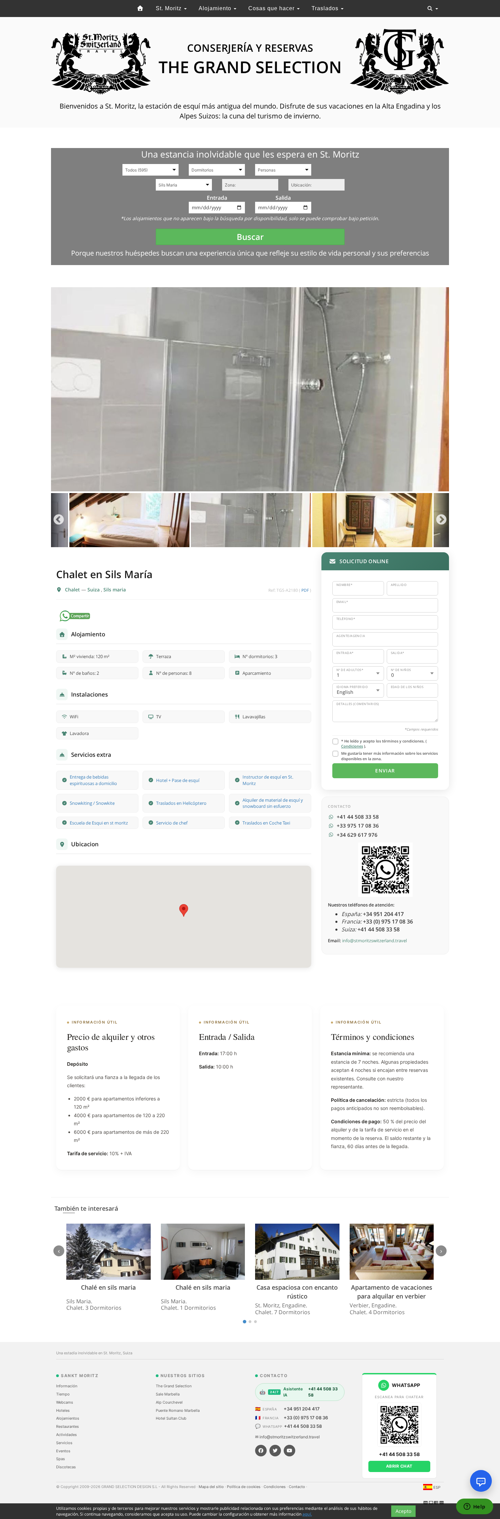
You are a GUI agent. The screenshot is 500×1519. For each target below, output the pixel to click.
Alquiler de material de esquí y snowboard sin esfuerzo (273, 803)
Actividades (66, 1434)
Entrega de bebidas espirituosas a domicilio (93, 780)
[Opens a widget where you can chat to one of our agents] (474, 1507)
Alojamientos (67, 1418)
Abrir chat (399, 1466)
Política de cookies (244, 1486)
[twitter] (275, 1450)
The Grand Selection (173, 1386)
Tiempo (63, 1394)
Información (66, 1386)
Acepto (403, 1511)
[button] (183, 910)
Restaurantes (67, 1426)
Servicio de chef (171, 823)
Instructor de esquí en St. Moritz (268, 780)
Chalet (73, 589)
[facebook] (261, 1450)
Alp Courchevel (169, 1402)
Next (441, 520)
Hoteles (63, 1410)
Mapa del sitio (212, 1486)
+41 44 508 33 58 (303, 1426)
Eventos (63, 1451)
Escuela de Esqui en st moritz (99, 823)
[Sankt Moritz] (140, 8)
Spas (60, 1458)
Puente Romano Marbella (178, 1410)
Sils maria (114, 589)
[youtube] (289, 1450)
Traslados (326, 8)
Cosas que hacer (272, 8)
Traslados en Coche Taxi (266, 823)
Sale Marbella (168, 1394)
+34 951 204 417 (302, 1408)
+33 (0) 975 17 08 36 (306, 1417)
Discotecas (66, 1467)
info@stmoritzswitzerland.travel (374, 940)
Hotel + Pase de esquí (177, 780)
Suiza (94, 589)
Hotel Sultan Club (171, 1418)
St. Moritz (169, 8)
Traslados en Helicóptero (181, 803)
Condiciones (352, 746)
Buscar (250, 236)
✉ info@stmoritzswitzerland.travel (287, 1436)
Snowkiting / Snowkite (92, 803)
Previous (58, 520)
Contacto (297, 1486)
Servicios (64, 1442)
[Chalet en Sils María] (250, 389)
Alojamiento (216, 8)
